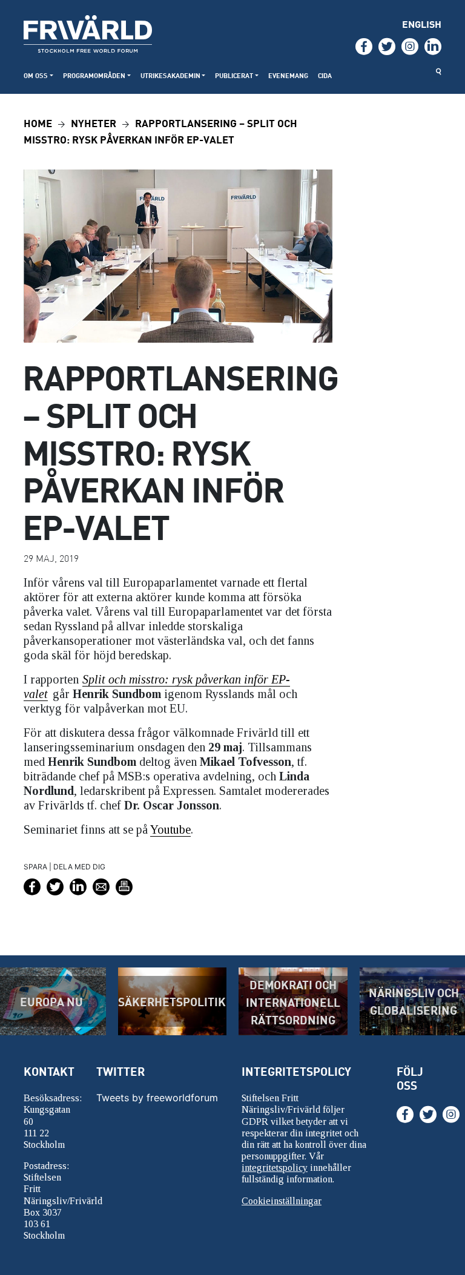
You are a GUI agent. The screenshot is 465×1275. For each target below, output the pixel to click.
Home (38, 122)
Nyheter (93, 122)
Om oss (36, 75)
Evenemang (288, 75)
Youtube (170, 829)
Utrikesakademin (170, 75)
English (421, 24)
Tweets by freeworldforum (157, 1098)
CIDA (325, 75)
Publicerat (234, 75)
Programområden (94, 75)
